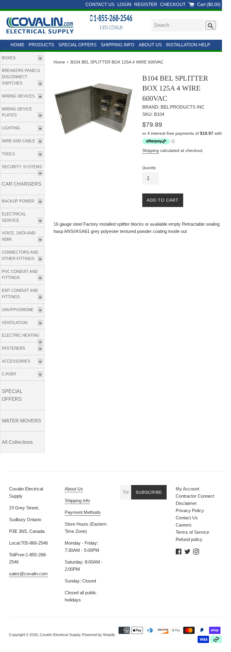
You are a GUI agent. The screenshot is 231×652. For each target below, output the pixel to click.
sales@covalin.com (28, 573)
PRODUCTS (41, 44)
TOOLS (8, 154)
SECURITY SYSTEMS (22, 167)
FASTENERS (13, 348)
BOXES (9, 58)
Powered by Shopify (98, 635)
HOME (17, 44)
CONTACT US (100, 4)
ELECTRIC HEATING (20, 335)
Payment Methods (83, 512)
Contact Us (187, 517)
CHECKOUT (173, 4)
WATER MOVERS (21, 420)
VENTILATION (14, 322)
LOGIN (125, 4)
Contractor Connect (195, 496)
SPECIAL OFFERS (77, 44)
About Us (74, 488)
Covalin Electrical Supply (60, 635)
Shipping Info (77, 500)
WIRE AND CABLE (18, 141)
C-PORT (9, 374)
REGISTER (146, 4)
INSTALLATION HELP (188, 44)
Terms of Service (192, 532)
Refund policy (189, 539)
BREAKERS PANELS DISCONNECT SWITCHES (21, 76)
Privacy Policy (190, 510)
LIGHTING (11, 128)
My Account (187, 488)
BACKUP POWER (18, 201)
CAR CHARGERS (22, 184)
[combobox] (178, 25)
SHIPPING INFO (117, 44)
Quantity (149, 168)
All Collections (17, 442)
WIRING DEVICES (18, 96)
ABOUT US (150, 44)
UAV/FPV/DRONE (18, 309)
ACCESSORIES (16, 361)
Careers (184, 524)
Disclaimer (186, 503)
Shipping (150, 150)
